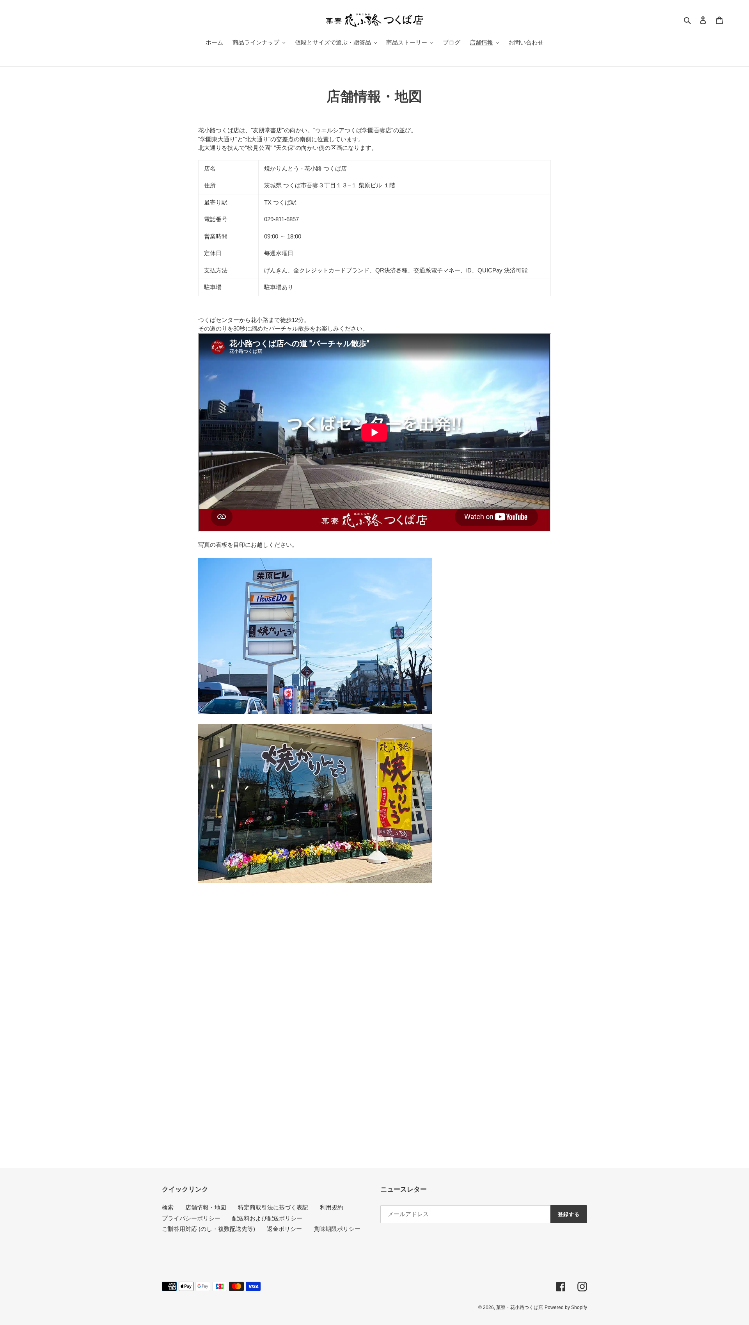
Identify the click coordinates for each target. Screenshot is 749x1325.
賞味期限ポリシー (337, 1228)
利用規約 (331, 1207)
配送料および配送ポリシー (267, 1218)
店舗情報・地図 (205, 1207)
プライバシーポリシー (191, 1218)
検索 (168, 1207)
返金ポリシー (284, 1228)
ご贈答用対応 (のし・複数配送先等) (208, 1228)
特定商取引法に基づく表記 (273, 1207)
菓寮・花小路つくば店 (519, 1307)
